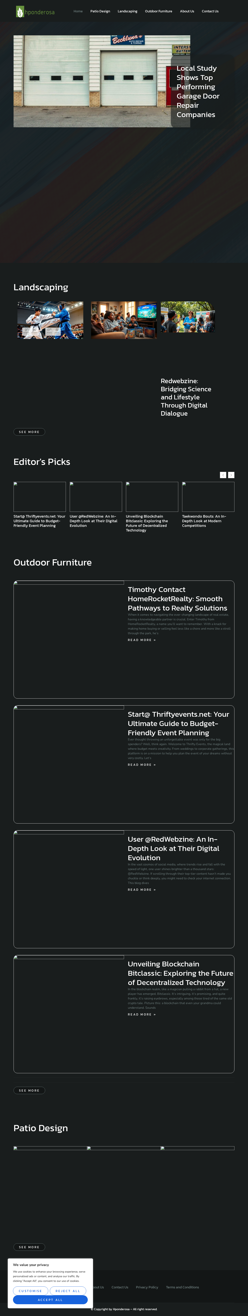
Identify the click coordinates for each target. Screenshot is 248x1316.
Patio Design (100, 11)
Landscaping (127, 11)
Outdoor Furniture (158, 11)
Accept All (50, 1299)
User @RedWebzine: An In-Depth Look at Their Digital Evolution (37, 521)
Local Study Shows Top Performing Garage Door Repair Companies (198, 91)
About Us (187, 11)
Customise (30, 1291)
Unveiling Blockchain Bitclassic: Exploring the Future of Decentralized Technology (91, 523)
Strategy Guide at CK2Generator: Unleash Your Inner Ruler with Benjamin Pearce (207, 523)
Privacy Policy (147, 1287)
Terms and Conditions (182, 1287)
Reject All (68, 1291)
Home (78, 11)
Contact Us (210, 11)
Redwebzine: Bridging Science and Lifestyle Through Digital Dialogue (186, 397)
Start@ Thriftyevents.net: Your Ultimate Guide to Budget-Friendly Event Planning (178, 723)
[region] (50, 1283)
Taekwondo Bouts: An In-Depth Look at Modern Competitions (148, 521)
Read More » (142, 640)
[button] (231, 475)
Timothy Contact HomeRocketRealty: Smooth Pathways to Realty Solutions (177, 598)
